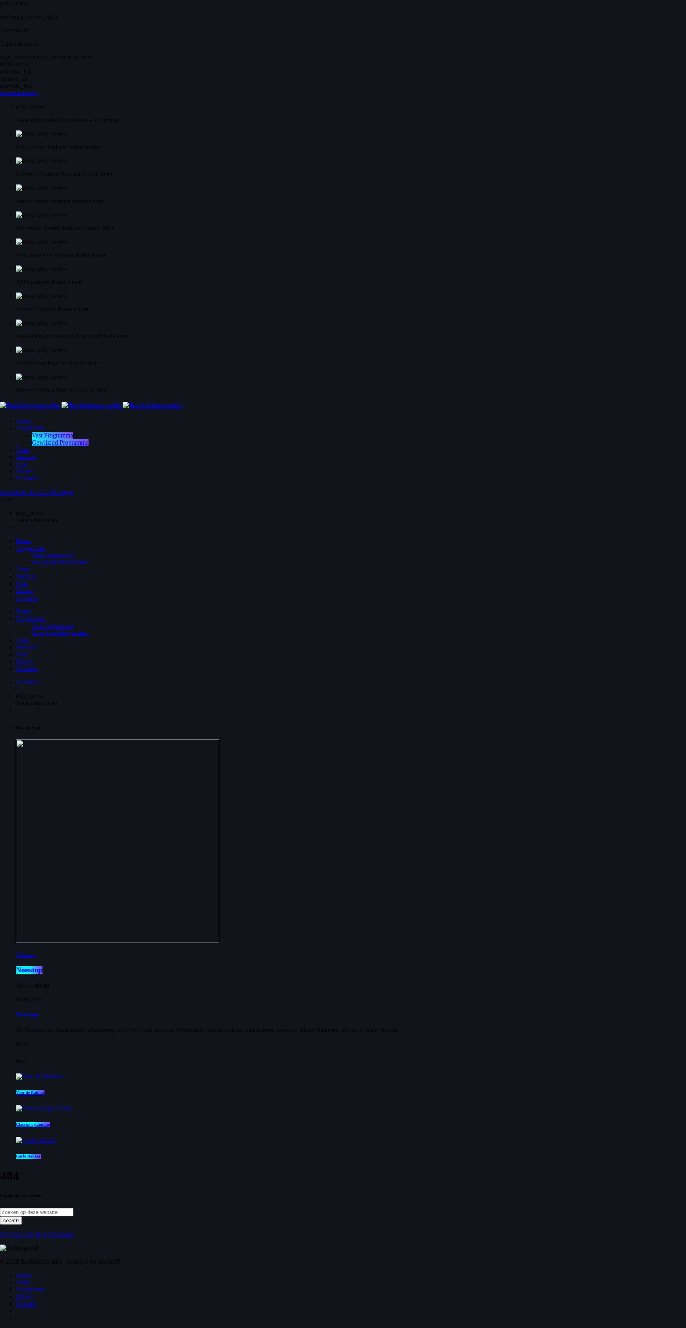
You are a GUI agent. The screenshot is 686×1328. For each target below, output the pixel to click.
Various (25, 954)
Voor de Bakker (30, 1092)
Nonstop (29, 970)
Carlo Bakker (28, 1156)
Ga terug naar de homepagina (37, 1234)
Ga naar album (18, 93)
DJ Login (43, 491)
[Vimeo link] (91, 406)
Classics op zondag (33, 1124)
